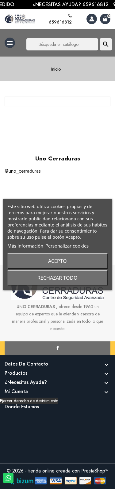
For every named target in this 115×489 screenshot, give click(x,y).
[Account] (91, 19)
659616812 (60, 22)
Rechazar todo (57, 277)
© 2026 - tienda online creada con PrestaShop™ (58, 470)
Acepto (57, 261)
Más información (25, 246)
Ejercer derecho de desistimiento (29, 401)
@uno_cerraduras (23, 171)
